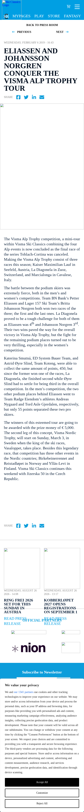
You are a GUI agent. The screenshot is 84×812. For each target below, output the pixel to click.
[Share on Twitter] (26, 97)
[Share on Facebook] (18, 97)
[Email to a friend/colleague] (42, 97)
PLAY (39, 16)
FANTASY (72, 16)
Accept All (42, 782)
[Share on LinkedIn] (34, 97)
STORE (54, 16)
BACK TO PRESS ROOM (42, 25)
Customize (42, 792)
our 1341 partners (23, 692)
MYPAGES (21, 16)
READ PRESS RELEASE (15, 621)
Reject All (42, 803)
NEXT (60, 31)
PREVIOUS (23, 31)
